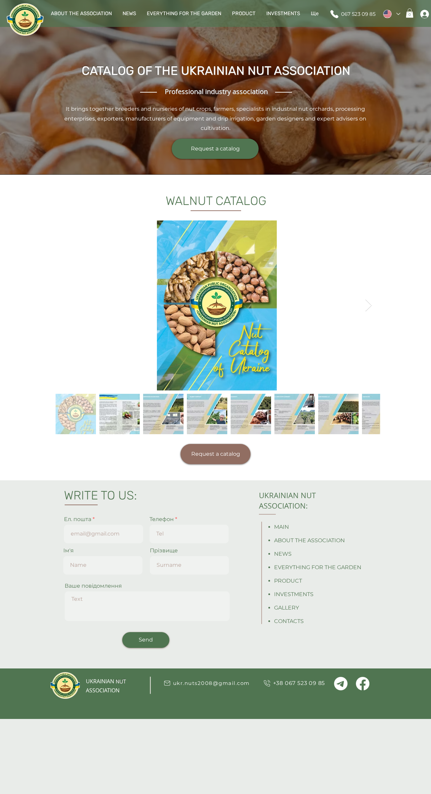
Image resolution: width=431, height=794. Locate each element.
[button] (409, 13)
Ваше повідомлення (93, 586)
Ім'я (68, 550)
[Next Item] (368, 305)
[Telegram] (340, 683)
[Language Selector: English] (391, 14)
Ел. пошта (77, 519)
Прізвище (164, 550)
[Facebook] (362, 683)
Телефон (162, 519)
